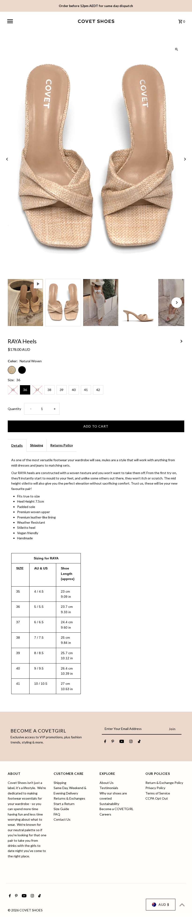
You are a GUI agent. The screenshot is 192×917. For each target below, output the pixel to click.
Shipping (36, 445)
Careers (105, 814)
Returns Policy (61, 445)
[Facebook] (105, 742)
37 (37, 390)
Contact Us (62, 819)
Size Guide (61, 809)
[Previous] (7, 159)
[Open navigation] (41, 21)
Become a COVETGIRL (116, 809)
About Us (107, 783)
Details (17, 445)
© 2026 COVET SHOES (25, 910)
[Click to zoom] (176, 49)
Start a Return (64, 804)
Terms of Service (157, 793)
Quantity (14, 409)
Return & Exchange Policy (164, 783)
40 (74, 390)
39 (61, 390)
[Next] (185, 159)
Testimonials (109, 788)
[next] (181, 341)
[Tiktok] (139, 742)
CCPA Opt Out (156, 798)
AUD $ (164, 904)
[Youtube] (121, 742)
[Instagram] (131, 742)
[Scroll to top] (182, 904)
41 (86, 390)
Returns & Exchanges (69, 798)
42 (98, 390)
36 (25, 390)
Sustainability (109, 804)
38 (49, 390)
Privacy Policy (155, 788)
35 (13, 390)
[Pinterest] (112, 742)
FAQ (57, 814)
